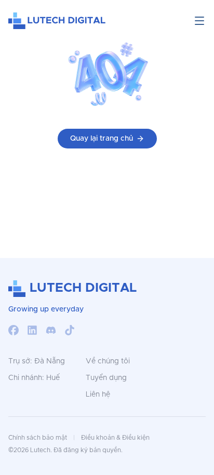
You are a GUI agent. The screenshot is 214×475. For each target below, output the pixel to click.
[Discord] (51, 330)
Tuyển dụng (106, 378)
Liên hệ (98, 394)
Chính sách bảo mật (37, 438)
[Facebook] (13, 330)
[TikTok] (69, 330)
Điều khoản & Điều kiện (115, 438)
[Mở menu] (199, 20)
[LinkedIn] (32, 330)
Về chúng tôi (108, 361)
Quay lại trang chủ (101, 138)
